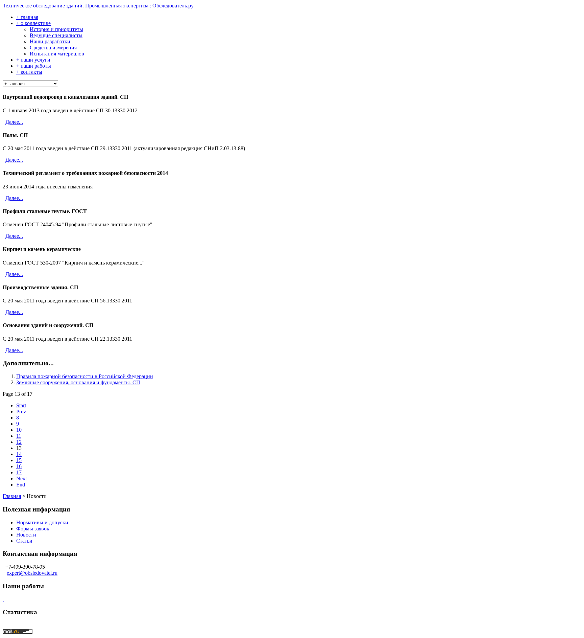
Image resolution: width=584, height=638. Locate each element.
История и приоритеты (56, 29)
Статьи (24, 541)
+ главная (27, 17)
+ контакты (29, 72)
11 (18, 436)
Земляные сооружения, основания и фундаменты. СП (78, 382)
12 (19, 442)
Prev (21, 411)
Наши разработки (50, 41)
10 (19, 430)
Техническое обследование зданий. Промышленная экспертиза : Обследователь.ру (98, 5)
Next (21, 478)
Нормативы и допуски (42, 522)
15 (19, 460)
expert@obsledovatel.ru (32, 573)
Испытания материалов (57, 53)
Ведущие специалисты (56, 35)
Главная (12, 496)
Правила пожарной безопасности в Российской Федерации (84, 376)
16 (19, 466)
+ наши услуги (33, 60)
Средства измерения (53, 47)
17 (19, 472)
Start (21, 405)
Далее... (14, 122)
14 (19, 454)
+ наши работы (33, 66)
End (20, 484)
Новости (26, 535)
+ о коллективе (33, 23)
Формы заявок (32, 528)
